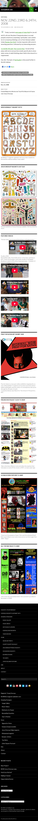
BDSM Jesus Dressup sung (8, 769)
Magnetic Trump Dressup (8, 610)
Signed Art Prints (8, 640)
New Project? (5, 765)
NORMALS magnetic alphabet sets (10, 613)
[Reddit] (7, 66)
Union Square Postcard (10, 661)
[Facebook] (3, 66)
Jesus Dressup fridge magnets (11, 647)
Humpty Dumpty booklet (10, 644)
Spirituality (17, 60)
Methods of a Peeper (9, 627)
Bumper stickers (7, 654)
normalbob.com (7, 10)
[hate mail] (3, 32)
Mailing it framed (5, 775)
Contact (3, 671)
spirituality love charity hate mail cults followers (17, 74)
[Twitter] (5, 66)
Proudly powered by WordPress (9, 818)
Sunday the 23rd (10, 42)
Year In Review (7, 634)
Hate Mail (4, 17)
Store (2, 637)
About (3, 668)
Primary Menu (36, 9)
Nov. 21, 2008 (5, 84)
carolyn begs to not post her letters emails (15, 72)
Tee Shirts (5, 658)
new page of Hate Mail (22, 32)
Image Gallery (7, 620)
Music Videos (6, 623)
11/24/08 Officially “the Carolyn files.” (13, 49)
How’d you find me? (6, 772)
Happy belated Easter (7, 779)
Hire (2, 665)
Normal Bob (19, 27)
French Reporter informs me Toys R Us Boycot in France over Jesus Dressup (18, 91)
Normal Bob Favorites (9, 630)
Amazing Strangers (6, 616)
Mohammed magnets (9, 651)
